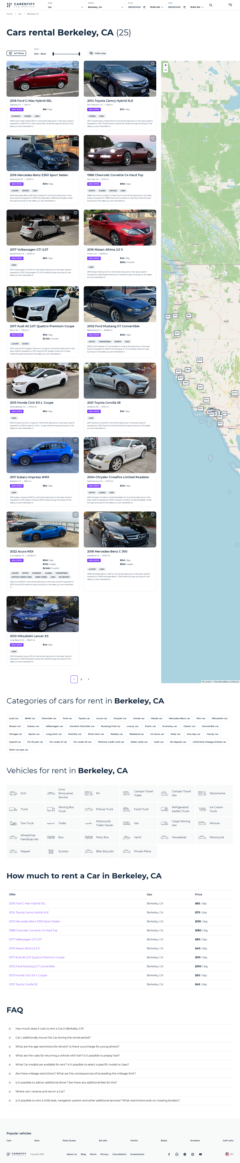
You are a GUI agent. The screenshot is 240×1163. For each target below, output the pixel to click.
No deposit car (178, 742)
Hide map (100, 53)
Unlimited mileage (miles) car (209, 742)
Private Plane (142, 851)
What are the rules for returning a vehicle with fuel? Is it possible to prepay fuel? (68, 1055)
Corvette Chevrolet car (82, 726)
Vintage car (15, 734)
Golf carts (228, 1140)
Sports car (34, 734)
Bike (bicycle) (104, 851)
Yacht (137, 837)
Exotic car (150, 726)
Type (50, 3)
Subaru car (33, 726)
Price (36, 49)
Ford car (67, 718)
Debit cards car (139, 742)
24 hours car (157, 734)
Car (50, 7)
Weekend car (136, 734)
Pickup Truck (104, 809)
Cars (9, 1140)
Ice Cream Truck (216, 809)
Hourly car (212, 734)
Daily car (175, 734)
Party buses (69, 1140)
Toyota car (84, 718)
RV (98, 793)
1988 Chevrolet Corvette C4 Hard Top (33, 930)
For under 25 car (82, 742)
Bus (61, 837)
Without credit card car (111, 742)
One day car (193, 734)
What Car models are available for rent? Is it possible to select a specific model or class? (72, 1064)
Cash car (159, 742)
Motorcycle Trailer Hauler (104, 823)
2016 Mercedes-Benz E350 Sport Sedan (34, 921)
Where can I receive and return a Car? (40, 1091)
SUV (23, 793)
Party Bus (102, 837)
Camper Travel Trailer (143, 793)
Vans (37, 1140)
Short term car (96, 734)
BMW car (30, 718)
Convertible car (210, 726)
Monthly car (74, 734)
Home (9, 14)
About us (72, 1154)
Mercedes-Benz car (179, 718)
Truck (24, 809)
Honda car (138, 718)
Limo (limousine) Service (65, 793)
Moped (25, 851)
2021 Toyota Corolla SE (23, 984)
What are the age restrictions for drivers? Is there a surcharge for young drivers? (68, 1046)
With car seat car (18, 749)
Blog (83, 1154)
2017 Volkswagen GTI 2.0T (25, 939)
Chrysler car (120, 718)
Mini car (200, 718)
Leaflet (207, 681)
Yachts (134, 1140)
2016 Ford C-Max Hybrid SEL (27, 903)
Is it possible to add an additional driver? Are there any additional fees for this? (66, 1082)
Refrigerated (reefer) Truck (180, 809)
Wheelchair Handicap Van (30, 837)
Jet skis (103, 1140)
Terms (93, 1154)
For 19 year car (35, 742)
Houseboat (179, 837)
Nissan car (15, 726)
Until (170, 3)
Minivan (215, 823)
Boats (164, 1140)
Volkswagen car (54, 726)
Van (136, 823)
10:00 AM (155, 7)
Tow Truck (27, 823)
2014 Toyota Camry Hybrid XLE (29, 912)
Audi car (13, 718)
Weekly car (117, 734)
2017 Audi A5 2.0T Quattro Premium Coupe (37, 957)
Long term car (54, 734)
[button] (180, 378)
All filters (19, 53)
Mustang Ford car (110, 726)
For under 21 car (58, 742)
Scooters (195, 1140)
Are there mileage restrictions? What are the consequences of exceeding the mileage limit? (76, 1073)
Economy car (169, 726)
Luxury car (132, 726)
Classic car (189, 726)
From (130, 3)
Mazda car (156, 718)
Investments (137, 1154)
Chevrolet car (49, 718)
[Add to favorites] (75, 64)
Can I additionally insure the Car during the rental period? (53, 1037)
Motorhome (217, 793)
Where (91, 3)
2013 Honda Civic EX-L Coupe (28, 975)
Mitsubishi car (219, 718)
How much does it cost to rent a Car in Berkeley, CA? (50, 1028)
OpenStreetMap (221, 681)
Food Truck (141, 809)
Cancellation (119, 1154)
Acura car (101, 718)
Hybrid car (15, 742)
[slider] (53, 54)
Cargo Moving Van (181, 823)
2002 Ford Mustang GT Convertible (32, 966)
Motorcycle (217, 837)
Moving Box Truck (66, 809)
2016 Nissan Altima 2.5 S (24, 948)
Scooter (63, 851)
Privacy (104, 1154)
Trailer (62, 823)
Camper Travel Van (181, 793)
